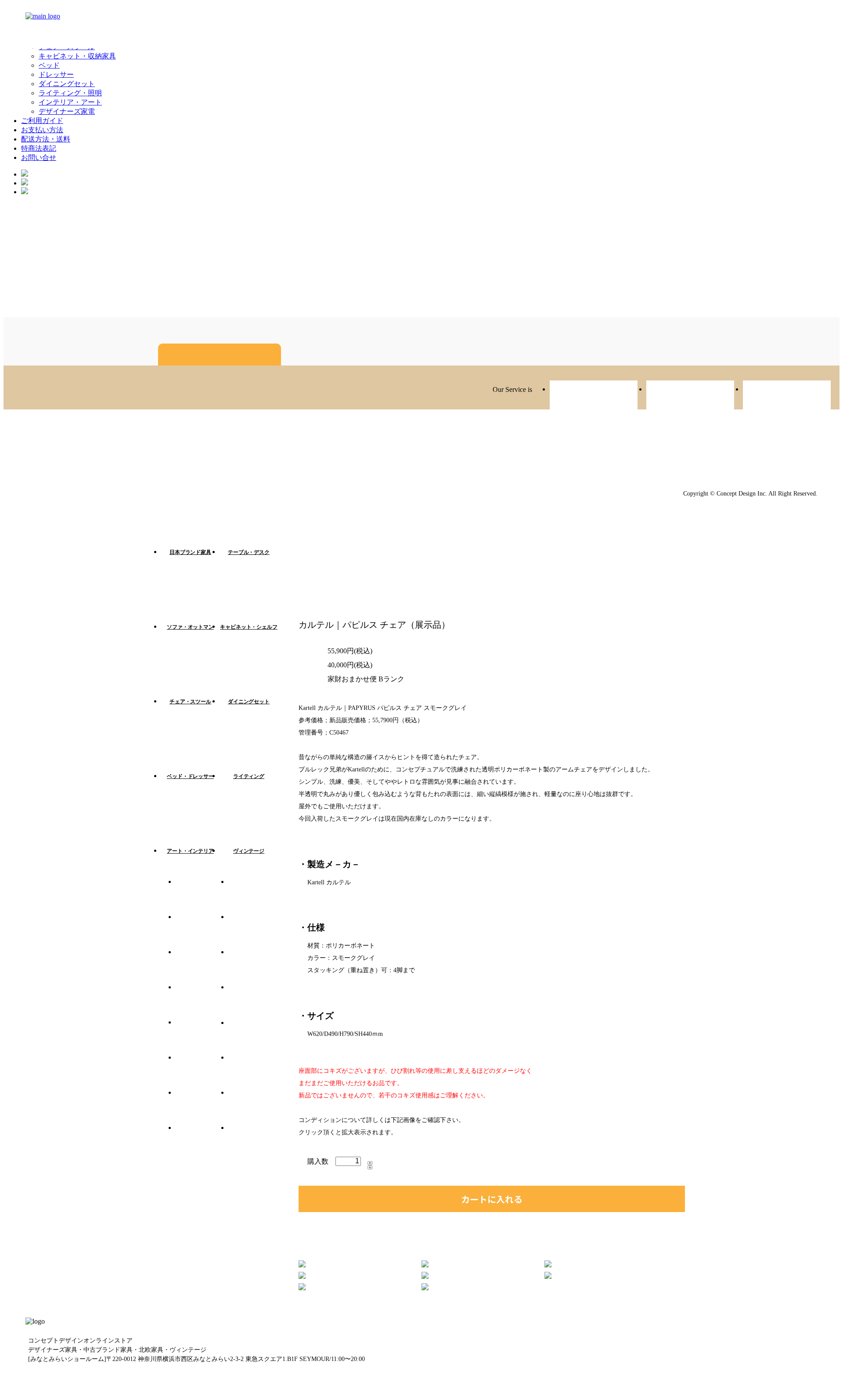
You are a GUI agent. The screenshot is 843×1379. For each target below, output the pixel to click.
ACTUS (254, 930)
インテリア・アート (70, 102)
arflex (202, 965)
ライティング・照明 (70, 93)
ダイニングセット (67, 83)
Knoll (254, 1071)
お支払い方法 (42, 130)
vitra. (202, 895)
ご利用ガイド (42, 120)
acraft (787, 396)
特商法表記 (38, 148)
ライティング (248, 776)
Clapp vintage (690, 396)
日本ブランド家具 (190, 552)
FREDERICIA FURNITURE (254, 965)
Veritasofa (594, 396)
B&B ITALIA (202, 1071)
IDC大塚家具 (254, 1035)
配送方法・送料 (45, 139)
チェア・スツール (190, 702)
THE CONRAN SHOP (254, 1141)
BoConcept (202, 1141)
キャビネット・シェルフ (248, 627)
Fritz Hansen (202, 930)
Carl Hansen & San (202, 1106)
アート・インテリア (190, 851)
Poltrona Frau (254, 1106)
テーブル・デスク (249, 552)
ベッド (49, 65)
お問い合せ (38, 157)
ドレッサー (56, 74)
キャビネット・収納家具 (77, 56)
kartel (254, 895)
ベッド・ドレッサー (190, 776)
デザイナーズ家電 (67, 111)
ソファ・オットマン (190, 627)
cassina (202, 1035)
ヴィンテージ (248, 851)
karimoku (254, 1000)
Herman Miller (202, 1000)
